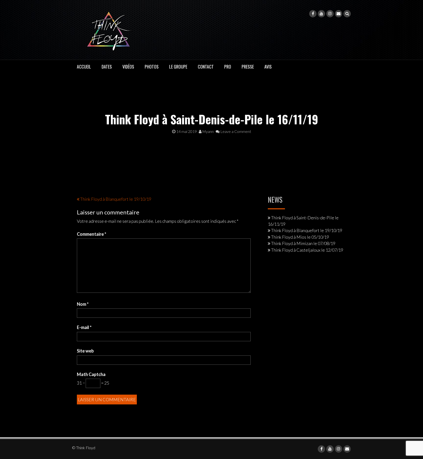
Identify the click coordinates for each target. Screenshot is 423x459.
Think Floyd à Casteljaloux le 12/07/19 (307, 250)
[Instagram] (330, 13)
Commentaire (91, 234)
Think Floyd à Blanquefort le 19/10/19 (115, 199)
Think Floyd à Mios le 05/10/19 (300, 237)
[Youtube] (321, 13)
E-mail (84, 327)
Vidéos (128, 66)
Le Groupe (178, 66)
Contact (206, 66)
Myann (207, 131)
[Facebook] (313, 13)
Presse (248, 66)
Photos (152, 66)
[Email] (338, 13)
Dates (107, 66)
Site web (85, 350)
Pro (227, 66)
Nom (83, 304)
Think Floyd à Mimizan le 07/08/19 (303, 243)
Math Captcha (91, 374)
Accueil (84, 66)
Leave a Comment (235, 131)
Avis (268, 66)
